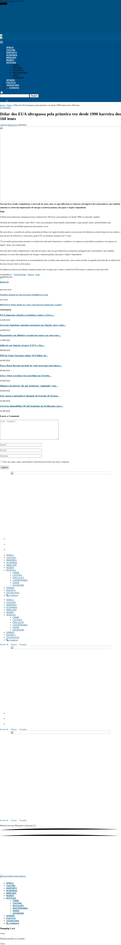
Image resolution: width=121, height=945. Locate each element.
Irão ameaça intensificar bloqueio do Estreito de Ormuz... (30, 395)
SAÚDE (16, 75)
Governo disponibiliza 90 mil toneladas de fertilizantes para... (31, 406)
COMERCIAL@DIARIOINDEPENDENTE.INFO (30, 544)
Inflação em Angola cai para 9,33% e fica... (22, 345)
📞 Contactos (12, 87)
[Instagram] (3, 31)
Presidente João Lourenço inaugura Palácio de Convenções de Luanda (30, 24)
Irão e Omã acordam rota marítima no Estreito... (25, 375)
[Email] (7, 31)
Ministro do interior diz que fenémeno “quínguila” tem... (29, 385)
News (9, 105)
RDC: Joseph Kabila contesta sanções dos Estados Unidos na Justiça (29, 29)
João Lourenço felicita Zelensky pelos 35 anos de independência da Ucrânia (32, 21)
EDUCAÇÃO (18, 70)
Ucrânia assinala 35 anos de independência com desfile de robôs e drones (31, 14)
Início (2, 105)
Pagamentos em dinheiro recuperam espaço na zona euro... (30, 335)
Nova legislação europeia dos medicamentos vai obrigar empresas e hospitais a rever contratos (40, 26)
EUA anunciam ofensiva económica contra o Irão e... (27, 315)
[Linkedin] (5, 31)
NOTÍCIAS (11, 62)
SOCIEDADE (18, 77)
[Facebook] (1, 31)
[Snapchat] (9, 31)
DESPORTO (11, 52)
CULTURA (10, 50)
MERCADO (11, 57)
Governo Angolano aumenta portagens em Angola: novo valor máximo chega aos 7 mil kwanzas (41, 19)
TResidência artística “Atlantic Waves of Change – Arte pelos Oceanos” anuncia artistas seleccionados (43, 6)
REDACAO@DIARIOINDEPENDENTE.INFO (28, 550)
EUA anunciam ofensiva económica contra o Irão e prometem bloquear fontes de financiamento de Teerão (44, 16)
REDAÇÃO (12, 125)
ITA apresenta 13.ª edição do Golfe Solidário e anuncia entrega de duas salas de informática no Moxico (43, 9)
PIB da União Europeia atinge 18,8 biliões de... (24, 355)
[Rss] (11, 31)
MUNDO (10, 60)
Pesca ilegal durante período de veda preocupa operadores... (31, 365)
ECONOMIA (11, 55)
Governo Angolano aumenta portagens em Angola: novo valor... (33, 325)
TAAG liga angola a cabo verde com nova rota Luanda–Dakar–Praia (29, 11)
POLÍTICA (11, 82)
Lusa (2, 211)
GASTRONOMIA (20, 72)
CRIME (16, 65)
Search (34, 96)
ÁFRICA (10, 47)
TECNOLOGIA (12, 85)
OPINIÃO (10, 80)
